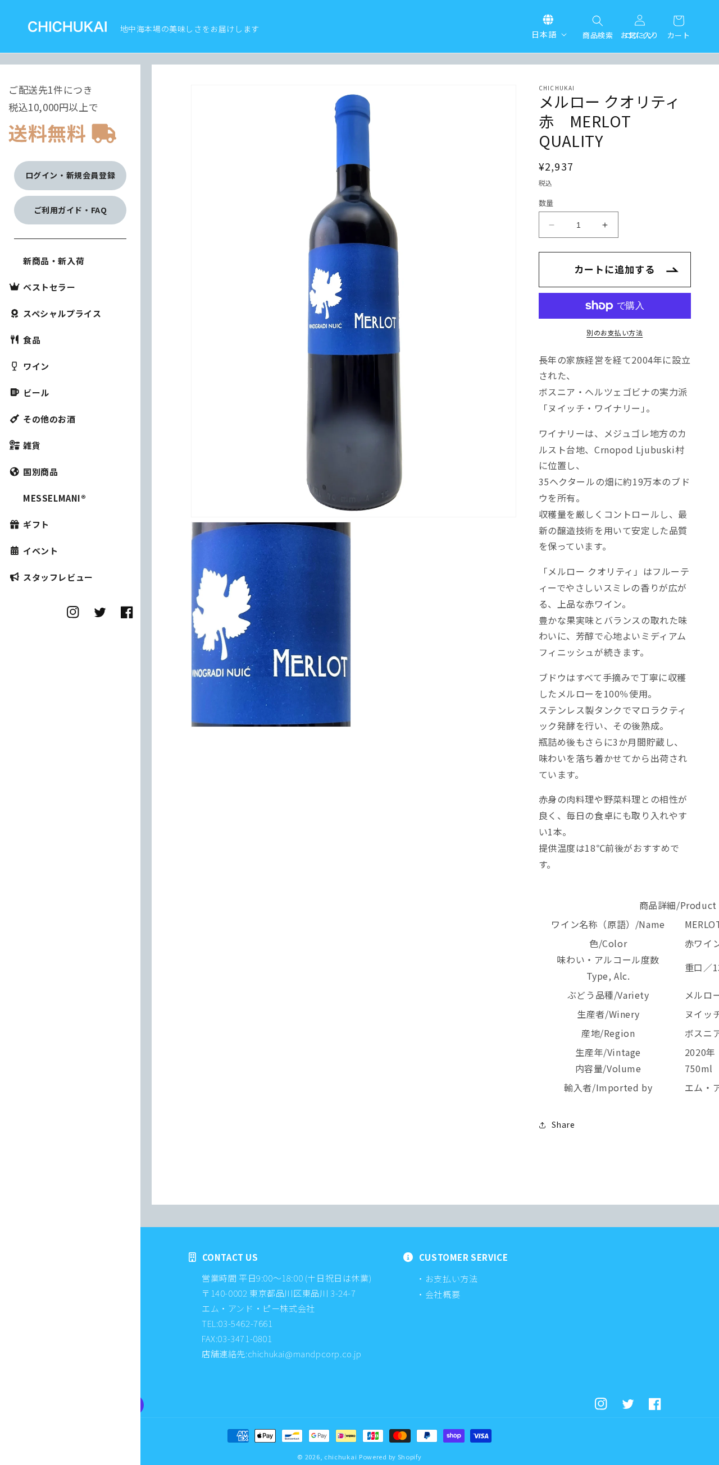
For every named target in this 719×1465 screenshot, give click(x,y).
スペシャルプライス (62, 313)
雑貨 (31, 445)
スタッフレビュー (58, 577)
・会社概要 (438, 1294)
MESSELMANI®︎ (55, 498)
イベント (40, 551)
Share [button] (563, 1124)
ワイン (36, 366)
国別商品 (40, 471)
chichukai (340, 1456)
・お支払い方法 (446, 1278)
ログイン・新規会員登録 (70, 175)
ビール (36, 392)
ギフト (36, 524)
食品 (31, 340)
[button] (598, 21)
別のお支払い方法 (614, 332)
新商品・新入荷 (53, 261)
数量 (546, 203)
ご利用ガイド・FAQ (70, 209)
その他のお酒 (49, 419)
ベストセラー (49, 287)
